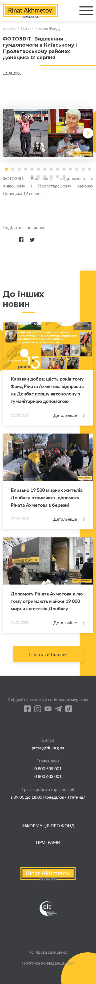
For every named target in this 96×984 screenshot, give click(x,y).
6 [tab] (38, 169)
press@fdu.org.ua (48, 747)
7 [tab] (44, 169)
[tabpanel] (48, 133)
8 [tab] (51, 169)
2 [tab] (12, 169)
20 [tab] (64, 176)
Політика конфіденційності (48, 962)
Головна (10, 28)
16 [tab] (38, 176)
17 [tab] (44, 176)
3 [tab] (19, 169)
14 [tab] (89, 169)
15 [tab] (32, 176)
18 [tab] (51, 176)
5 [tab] (32, 169)
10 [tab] (64, 169)
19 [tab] (57, 176)
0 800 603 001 (48, 776)
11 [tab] (70, 169)
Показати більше (48, 654)
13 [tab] (83, 169)
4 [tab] (25, 169)
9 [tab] (57, 169)
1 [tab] (6, 169)
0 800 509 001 (48, 768)
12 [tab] (76, 169)
